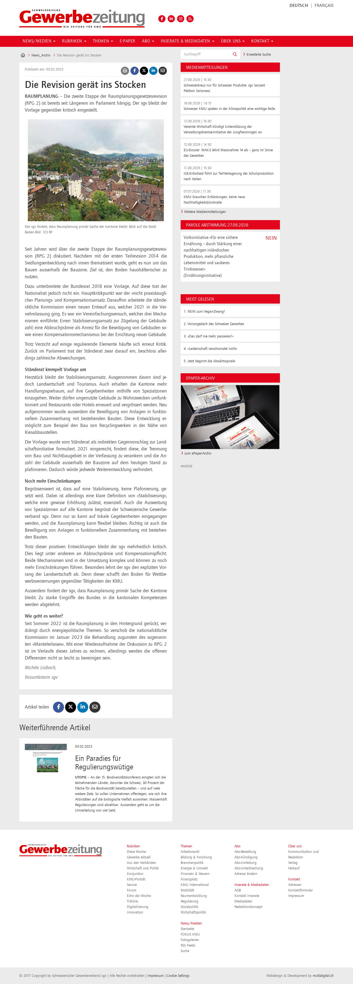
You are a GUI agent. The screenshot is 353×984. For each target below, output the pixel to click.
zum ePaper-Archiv (198, 453)
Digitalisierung (137, 907)
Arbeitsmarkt (190, 852)
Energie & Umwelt (194, 868)
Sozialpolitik (189, 907)
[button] (235, 54)
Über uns (295, 846)
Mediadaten (243, 901)
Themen (186, 846)
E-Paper (127, 41)
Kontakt (294, 879)
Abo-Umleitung (245, 863)
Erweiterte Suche (258, 54)
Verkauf (293, 868)
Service (132, 885)
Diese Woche (136, 852)
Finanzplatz (189, 879)
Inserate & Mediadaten (251, 885)
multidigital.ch (323, 976)
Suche (185, 951)
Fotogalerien (190, 940)
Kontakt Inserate (246, 896)
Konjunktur (135, 874)
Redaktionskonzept (248, 907)
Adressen (294, 885)
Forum (131, 890)
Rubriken (133, 846)
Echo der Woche (139, 896)
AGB (237, 890)
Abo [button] (146, 41)
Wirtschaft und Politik (143, 868)
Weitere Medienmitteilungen (205, 212)
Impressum (296, 896)
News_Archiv (40, 55)
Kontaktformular (300, 890)
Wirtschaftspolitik (193, 912)
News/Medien (191, 923)
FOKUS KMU (190, 934)
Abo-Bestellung (245, 852)
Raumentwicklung (194, 896)
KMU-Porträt (136, 879)
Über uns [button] (231, 41)
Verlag (293, 863)
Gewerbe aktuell (139, 857)
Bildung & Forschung (196, 857)
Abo (237, 846)
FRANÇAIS (324, 6)
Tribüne (132, 901)
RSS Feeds (188, 945)
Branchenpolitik (192, 863)
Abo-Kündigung (246, 857)
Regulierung (189, 901)
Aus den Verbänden (141, 863)
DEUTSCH (299, 6)
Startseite (187, 929)
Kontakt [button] (261, 41)
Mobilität (187, 890)
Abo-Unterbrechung (248, 868)
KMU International (195, 885)
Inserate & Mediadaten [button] (186, 41)
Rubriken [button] (72, 41)
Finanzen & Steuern (195, 874)
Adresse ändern (245, 874)
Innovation (135, 912)
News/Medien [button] (38, 41)
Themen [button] (101, 41)
